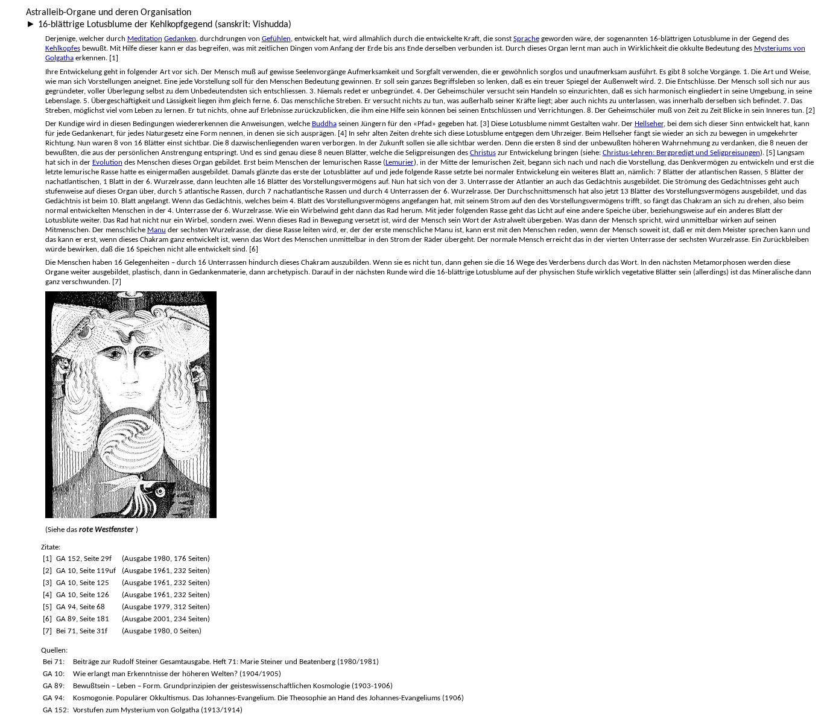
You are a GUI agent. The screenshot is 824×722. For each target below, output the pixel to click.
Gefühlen (276, 39)
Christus (483, 153)
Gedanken (180, 39)
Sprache (526, 39)
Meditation (144, 39)
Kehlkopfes (62, 48)
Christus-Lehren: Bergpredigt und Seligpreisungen (681, 153)
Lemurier (399, 162)
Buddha (324, 124)
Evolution (107, 162)
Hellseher (649, 124)
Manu (156, 230)
